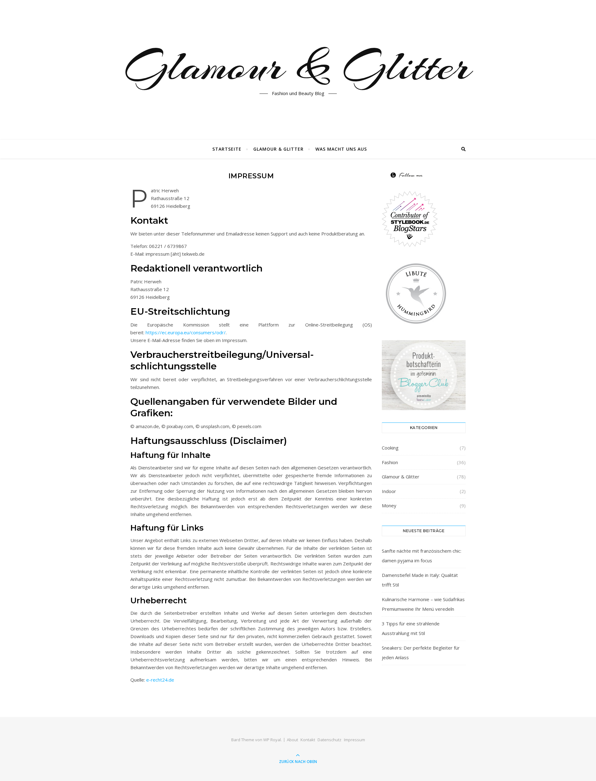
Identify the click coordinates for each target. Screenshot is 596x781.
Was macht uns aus (341, 149)
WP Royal (272, 739)
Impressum (354, 739)
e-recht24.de (160, 680)
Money (389, 505)
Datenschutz (329, 739)
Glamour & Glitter (298, 66)
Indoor (389, 491)
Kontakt (307, 739)
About (292, 739)
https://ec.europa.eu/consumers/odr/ (186, 332)
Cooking (390, 448)
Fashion (390, 462)
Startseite (227, 149)
